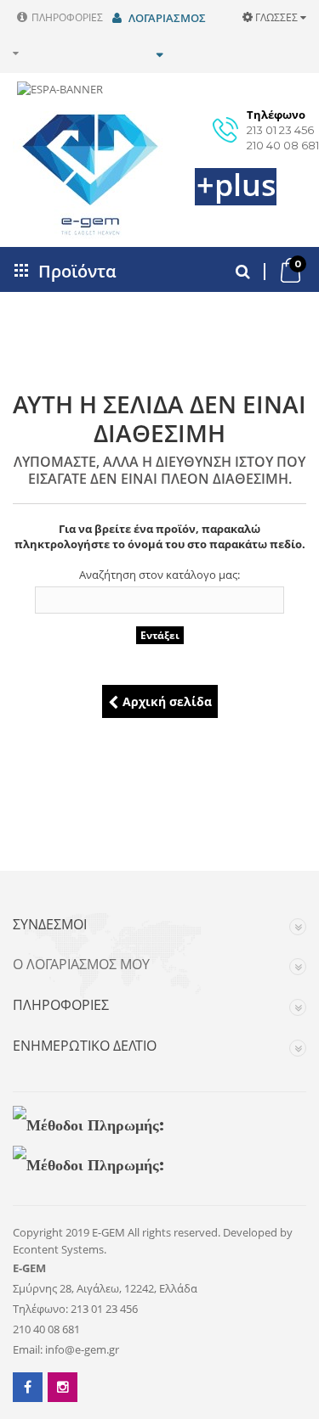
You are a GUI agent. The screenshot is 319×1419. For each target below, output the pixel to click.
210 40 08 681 (283, 145)
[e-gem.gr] (68, 174)
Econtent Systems (58, 1249)
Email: (28, 1349)
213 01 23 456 (280, 130)
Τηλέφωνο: (40, 1308)
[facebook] (28, 1387)
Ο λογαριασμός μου (81, 965)
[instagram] (62, 1387)
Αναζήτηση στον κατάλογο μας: (159, 574)
